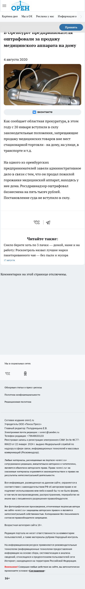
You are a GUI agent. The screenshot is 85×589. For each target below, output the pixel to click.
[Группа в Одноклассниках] (25, 373)
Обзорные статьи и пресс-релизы (23, 387)
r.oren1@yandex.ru (49, 432)
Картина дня (10, 16)
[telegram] (49, 222)
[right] (81, 17)
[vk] (37, 222)
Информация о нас (69, 16)
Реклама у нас (45, 16)
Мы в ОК (27, 16)
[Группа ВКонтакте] (42, 112)
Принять (71, 27)
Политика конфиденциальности (22, 394)
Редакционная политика (18, 401)
